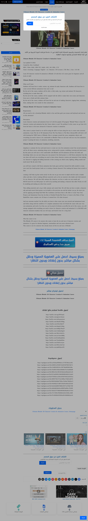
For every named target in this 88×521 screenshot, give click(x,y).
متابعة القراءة (44, 27)
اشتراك (29, 23)
